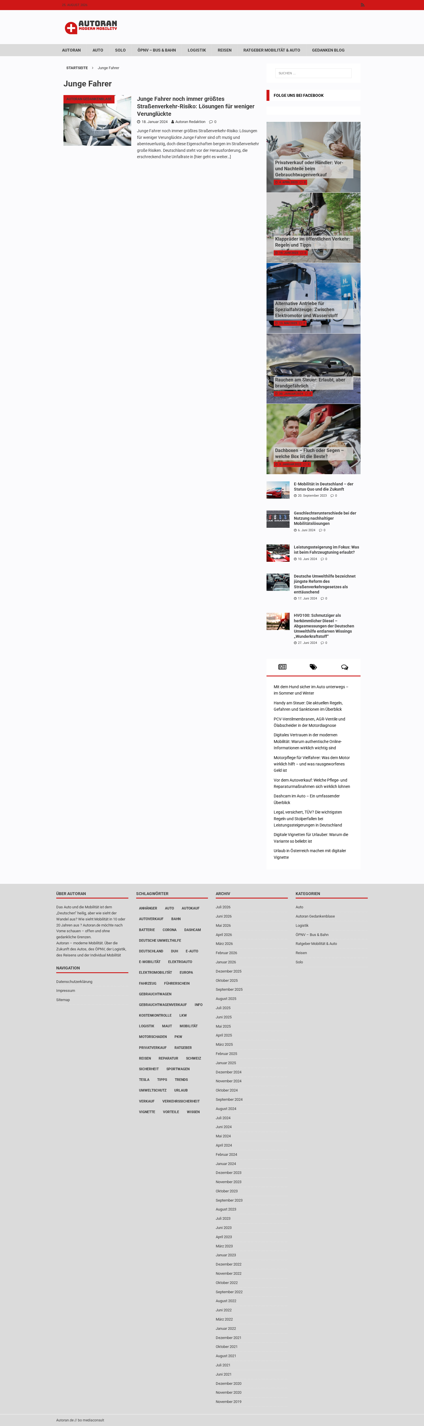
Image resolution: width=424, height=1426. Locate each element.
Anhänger (148, 908)
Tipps (162, 1080)
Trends (181, 1080)
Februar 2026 (226, 953)
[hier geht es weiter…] (212, 156)
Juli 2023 (223, 1218)
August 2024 (226, 1109)
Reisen (225, 50)
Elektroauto (180, 962)
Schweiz (193, 1058)
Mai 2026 (223, 925)
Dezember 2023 (228, 1172)
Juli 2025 (223, 1008)
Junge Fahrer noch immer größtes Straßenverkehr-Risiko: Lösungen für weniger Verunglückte (195, 106)
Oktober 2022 (227, 1283)
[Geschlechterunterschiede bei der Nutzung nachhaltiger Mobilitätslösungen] (278, 519)
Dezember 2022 (228, 1264)
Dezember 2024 (228, 1072)
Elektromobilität (155, 973)
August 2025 (226, 998)
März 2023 (224, 1246)
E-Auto (192, 951)
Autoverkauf (151, 919)
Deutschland (151, 951)
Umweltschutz (152, 1090)
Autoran (71, 50)
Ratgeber (183, 1048)
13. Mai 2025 (288, 323)
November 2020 (228, 1392)
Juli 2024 (223, 1118)
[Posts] (282, 667)
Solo (120, 50)
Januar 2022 (226, 1328)
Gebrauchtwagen (155, 994)
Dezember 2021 (228, 1338)
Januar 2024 (226, 1164)
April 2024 (224, 1145)
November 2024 (228, 1081)
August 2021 (226, 1356)
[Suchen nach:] (313, 73)
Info (198, 1005)
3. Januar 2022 (290, 464)
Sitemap (63, 1000)
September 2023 (229, 1200)
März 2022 (224, 1319)
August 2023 (226, 1209)
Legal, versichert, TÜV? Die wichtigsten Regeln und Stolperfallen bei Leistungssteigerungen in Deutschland (308, 818)
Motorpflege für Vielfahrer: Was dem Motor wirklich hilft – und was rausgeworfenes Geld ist (312, 764)
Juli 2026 (223, 907)
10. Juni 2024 (307, 559)
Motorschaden (153, 1037)
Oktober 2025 (227, 980)
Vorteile (171, 1112)
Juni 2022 (224, 1310)
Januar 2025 (226, 1063)
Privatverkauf (153, 1048)
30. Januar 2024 (291, 393)
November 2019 (228, 1401)
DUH (174, 951)
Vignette (147, 1112)
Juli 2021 (223, 1365)
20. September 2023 (312, 496)
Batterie (147, 930)
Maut (167, 1026)
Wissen (193, 1112)
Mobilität (189, 1026)
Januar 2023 (226, 1255)
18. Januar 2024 (155, 122)
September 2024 (229, 1099)
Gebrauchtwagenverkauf (163, 1005)
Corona (170, 930)
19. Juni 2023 (288, 252)
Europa (186, 973)
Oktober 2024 (227, 1090)
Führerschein (177, 983)
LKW (183, 1015)
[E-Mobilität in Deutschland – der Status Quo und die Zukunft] (278, 490)
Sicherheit (149, 1069)
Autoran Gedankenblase (315, 916)
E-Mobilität (149, 962)
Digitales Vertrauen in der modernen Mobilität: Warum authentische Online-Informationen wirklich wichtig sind (308, 741)
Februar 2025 (226, 1053)
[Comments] (345, 667)
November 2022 (228, 1273)
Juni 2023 (224, 1227)
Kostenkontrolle (155, 1015)
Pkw (178, 1037)
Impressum (65, 990)
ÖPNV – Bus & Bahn (157, 50)
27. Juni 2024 (307, 643)
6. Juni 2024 (306, 530)
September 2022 (229, 1292)
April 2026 (224, 935)
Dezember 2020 (228, 1383)
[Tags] (313, 667)
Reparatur (168, 1058)
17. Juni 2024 (307, 598)
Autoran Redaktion (190, 122)
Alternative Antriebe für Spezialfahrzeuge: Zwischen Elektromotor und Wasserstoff (306, 309)
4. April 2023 (288, 182)
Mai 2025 (223, 1026)
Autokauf (191, 908)
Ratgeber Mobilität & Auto (271, 50)
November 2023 (228, 1182)
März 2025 (224, 1044)
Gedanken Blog (328, 50)
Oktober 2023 (227, 1191)
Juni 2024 (224, 1127)
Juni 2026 (224, 916)
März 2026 (224, 943)
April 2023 (224, 1237)
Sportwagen (178, 1069)
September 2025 (229, 989)
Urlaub (181, 1090)
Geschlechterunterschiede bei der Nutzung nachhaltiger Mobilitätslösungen (325, 518)
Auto (98, 50)
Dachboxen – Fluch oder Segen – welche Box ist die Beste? (309, 453)
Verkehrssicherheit (181, 1101)
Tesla (144, 1080)
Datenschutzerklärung (74, 981)
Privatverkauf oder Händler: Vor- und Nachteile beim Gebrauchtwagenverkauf (309, 168)
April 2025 (224, 1035)
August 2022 (226, 1301)
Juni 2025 (224, 1017)
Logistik (197, 50)
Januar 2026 (226, 962)
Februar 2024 (226, 1154)
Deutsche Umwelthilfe (160, 941)
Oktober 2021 (227, 1346)
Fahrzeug (147, 983)
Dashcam (192, 930)
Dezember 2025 (228, 971)
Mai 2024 (223, 1136)
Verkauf (147, 1101)
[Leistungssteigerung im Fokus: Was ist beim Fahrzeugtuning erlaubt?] (278, 553)
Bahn (176, 919)
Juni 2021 (224, 1374)
